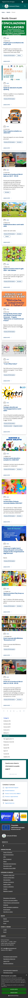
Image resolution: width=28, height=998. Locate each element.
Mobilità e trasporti (8, 891)
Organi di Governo (7, 852)
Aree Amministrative (8, 855)
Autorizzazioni (6, 909)
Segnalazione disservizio (9, 959)
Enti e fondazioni (7, 859)
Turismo (5, 889)
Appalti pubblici (7, 884)
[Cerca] (25, 6)
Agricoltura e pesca (8, 912)
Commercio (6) (7, 724)
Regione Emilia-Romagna (8, 2)
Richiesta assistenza (8, 963)
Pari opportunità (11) (9, 739)
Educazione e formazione (9, 898)
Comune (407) (7, 727)
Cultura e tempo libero (8, 877)
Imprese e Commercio (8, 882)
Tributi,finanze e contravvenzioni (11, 903)
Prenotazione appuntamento (10, 957)
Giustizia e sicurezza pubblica (10, 900)
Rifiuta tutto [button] (14, 992)
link (6, 986)
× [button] (26, 975)
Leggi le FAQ (6, 961)
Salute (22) (6, 745)
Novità (8, 12)
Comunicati (6, 921)
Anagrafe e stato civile (8, 875)
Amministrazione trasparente (10, 970)
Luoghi (5, 930)
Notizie (5, 919)
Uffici (4, 857)
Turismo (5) (6, 754)
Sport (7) (6, 751)
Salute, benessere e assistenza (10, 907)
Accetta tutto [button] (14, 989)
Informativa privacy (8, 973)
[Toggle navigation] (3, 6)
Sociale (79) (6, 748)
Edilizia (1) (6, 733)
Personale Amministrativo (9, 864)
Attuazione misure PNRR (9, 868)
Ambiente (5, 905)
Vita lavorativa (6, 880)
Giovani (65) (6, 736)
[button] (13, 995)
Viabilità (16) (7, 757)
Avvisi (7, 38)
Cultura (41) (6, 730)
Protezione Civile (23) (9, 742)
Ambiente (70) (7, 721)
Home (3, 12)
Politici (5, 861)
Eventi (4, 932)
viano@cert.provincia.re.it (9, 948)
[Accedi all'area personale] (22, 1)
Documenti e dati (7, 866)
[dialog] (14, 986)
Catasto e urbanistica (8, 887)
